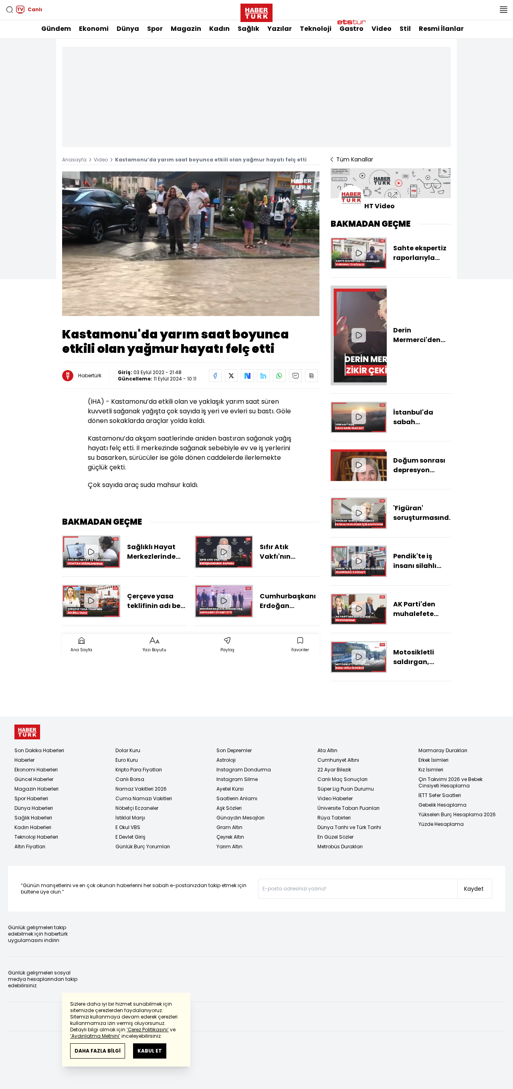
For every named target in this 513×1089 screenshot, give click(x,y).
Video (382, 28)
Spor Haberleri (31, 798)
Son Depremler (234, 750)
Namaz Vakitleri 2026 (141, 788)
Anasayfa (74, 159)
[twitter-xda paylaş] (231, 375)
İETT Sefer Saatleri (439, 795)
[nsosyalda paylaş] (247, 375)
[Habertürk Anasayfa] (256, 11)
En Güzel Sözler (335, 836)
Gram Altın (229, 827)
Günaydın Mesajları (240, 817)
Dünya (128, 28)
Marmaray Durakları (442, 750)
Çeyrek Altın (230, 836)
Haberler (24, 760)
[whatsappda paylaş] (279, 375)
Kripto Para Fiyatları (138, 769)
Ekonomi (94, 28)
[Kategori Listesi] (503, 9)
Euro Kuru (126, 760)
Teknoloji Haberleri (36, 836)
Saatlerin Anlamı (236, 798)
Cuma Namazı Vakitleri (143, 798)
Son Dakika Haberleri (39, 750)
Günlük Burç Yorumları (142, 846)
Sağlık (248, 28)
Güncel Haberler (33, 779)
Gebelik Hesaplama (442, 804)
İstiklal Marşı (130, 817)
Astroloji (226, 760)
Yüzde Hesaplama (441, 824)
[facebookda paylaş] (215, 375)
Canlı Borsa (129, 779)
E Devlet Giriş (130, 836)
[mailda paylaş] (295, 375)
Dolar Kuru (127, 750)
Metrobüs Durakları (340, 846)
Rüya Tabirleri (334, 817)
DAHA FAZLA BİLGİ (98, 1050)
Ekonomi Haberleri (36, 769)
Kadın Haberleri (32, 827)
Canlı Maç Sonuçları (342, 779)
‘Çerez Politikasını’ (148, 1029)
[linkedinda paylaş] (263, 375)
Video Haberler (335, 798)
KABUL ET (149, 1050)
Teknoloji (315, 28)
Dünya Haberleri (33, 808)
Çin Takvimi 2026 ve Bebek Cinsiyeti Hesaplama (450, 782)
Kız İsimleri (430, 769)
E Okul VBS (127, 827)
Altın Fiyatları (29, 846)
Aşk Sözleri (229, 808)
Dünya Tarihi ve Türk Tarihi (349, 827)
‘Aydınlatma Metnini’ (95, 1036)
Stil (405, 28)
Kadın (219, 28)
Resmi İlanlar (441, 28)
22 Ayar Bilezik (334, 769)
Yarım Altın (229, 846)
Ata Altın (327, 750)
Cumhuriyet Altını (338, 760)
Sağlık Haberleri (33, 817)
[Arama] (9, 9)
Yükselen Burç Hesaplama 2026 (457, 814)
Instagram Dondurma (243, 769)
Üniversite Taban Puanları (348, 808)
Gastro (351, 28)
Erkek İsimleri (433, 760)
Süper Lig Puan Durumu (345, 788)
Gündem (56, 28)
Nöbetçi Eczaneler (136, 808)
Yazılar (279, 28)
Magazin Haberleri (36, 788)
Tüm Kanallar (354, 159)
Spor (155, 28)
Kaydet (474, 889)
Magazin (186, 28)
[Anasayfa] (27, 732)
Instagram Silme (237, 779)
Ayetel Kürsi (230, 788)
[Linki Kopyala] (311, 375)
